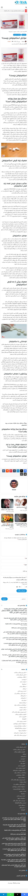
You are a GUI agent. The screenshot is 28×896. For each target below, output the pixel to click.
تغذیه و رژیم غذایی (22, 691)
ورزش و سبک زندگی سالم (20, 735)
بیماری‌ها (10, 31)
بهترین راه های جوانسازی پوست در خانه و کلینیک (14, 10)
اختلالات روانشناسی (21, 677)
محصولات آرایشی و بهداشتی (19, 723)
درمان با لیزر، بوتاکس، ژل (20, 693)
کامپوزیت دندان (22, 716)
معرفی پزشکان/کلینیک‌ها (20, 728)
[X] (21, 470)
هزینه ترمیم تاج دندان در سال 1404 (19, 628)
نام (26, 558)
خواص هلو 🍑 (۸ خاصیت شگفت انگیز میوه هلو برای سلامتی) (7, 525)
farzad (23, 41)
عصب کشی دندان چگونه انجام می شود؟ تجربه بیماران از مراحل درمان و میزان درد (14, 661)
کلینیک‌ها (24, 719)
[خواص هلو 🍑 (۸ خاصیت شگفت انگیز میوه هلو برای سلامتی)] (7, 518)
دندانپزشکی (23, 698)
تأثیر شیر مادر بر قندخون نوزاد (22, 508)
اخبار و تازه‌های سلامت (21, 674)
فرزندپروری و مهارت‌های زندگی (19, 712)
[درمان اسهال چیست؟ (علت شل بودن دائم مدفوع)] (21, 518)
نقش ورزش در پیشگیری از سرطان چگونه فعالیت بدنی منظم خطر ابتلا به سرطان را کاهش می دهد (15, 633)
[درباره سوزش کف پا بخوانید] (7, 503)
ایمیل (25, 564)
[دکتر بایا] (21, 3)
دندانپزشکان (23, 695)
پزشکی (24, 688)
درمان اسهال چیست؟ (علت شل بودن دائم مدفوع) (21, 524)
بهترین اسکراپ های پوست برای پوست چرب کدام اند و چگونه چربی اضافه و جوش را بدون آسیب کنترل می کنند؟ (14, 610)
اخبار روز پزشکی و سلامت (20, 672)
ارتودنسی (24, 679)
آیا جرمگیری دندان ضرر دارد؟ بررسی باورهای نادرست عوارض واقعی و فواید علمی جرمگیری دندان (14, 650)
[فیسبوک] (25, 470)
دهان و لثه (24, 700)
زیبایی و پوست (22, 707)
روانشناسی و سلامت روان (20, 705)
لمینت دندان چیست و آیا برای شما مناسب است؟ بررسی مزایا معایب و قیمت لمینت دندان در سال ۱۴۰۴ (15, 638)
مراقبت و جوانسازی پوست (20, 726)
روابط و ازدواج (22, 702)
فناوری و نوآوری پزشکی (20, 714)
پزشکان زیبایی (23, 686)
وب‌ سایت (25, 571)
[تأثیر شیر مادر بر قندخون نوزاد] (21, 502)
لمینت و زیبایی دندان (21, 721)
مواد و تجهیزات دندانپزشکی (20, 732)
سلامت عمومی (16, 31)
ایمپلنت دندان (23, 681)
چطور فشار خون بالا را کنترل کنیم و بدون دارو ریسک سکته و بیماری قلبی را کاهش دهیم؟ (15, 619)
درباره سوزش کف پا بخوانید (7, 510)
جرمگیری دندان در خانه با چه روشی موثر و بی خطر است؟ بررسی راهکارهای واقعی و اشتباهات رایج (14, 655)
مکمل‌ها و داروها (22, 730)
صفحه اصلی (23, 31)
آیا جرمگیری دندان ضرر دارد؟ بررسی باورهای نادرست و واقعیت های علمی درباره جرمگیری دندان (15, 644)
